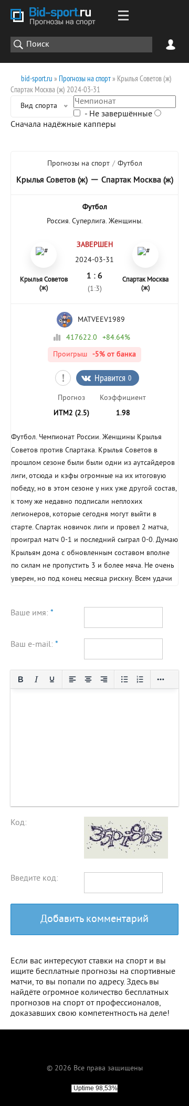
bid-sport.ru (36, 78)
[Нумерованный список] (140, 679)
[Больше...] (161, 679)
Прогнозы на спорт (85, 78)
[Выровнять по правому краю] (104, 679)
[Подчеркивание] (52, 679)
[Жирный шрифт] (20, 679)
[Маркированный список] (124, 679)
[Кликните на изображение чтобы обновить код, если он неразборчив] (126, 856)
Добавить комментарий (94, 919)
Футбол (130, 163)
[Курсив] (36, 679)
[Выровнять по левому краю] (72, 679)
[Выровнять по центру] (88, 679)
